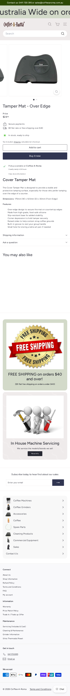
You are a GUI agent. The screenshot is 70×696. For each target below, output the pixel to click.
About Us (6, 575)
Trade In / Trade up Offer (13, 615)
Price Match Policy (10, 611)
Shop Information (10, 579)
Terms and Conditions (12, 587)
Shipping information (13, 235)
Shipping (17, 142)
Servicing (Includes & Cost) (14, 627)
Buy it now (35, 156)
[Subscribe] (58, 482)
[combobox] (35, 33)
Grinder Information (11, 634)
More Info (35, 454)
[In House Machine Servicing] (35, 417)
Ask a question (10, 242)
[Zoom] (56, 92)
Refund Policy (8, 583)
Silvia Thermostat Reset (13, 638)
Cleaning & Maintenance (13, 631)
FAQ (5, 591)
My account (8, 595)
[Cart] (57, 24)
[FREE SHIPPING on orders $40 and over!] (35, 346)
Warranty (7, 607)
